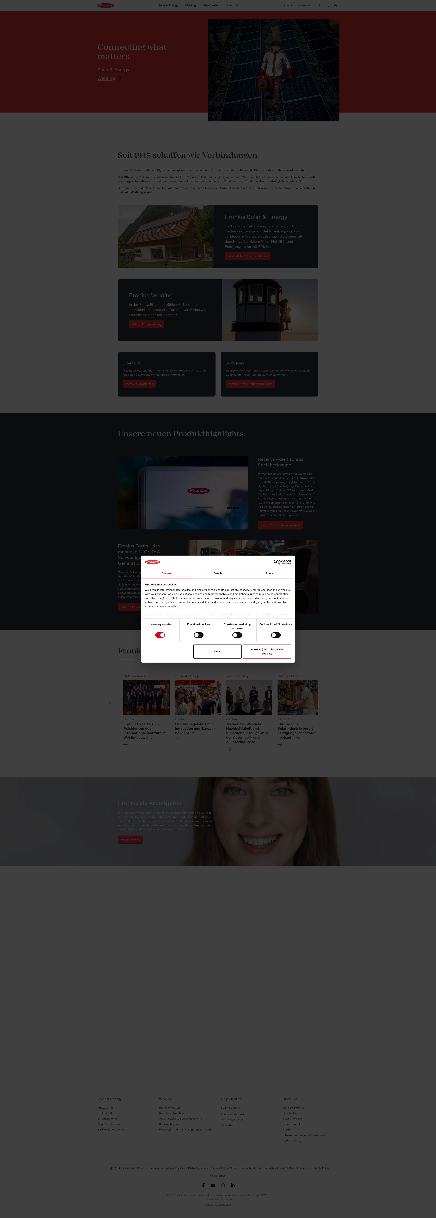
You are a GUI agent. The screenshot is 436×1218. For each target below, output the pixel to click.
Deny (217, 651)
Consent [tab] (167, 573)
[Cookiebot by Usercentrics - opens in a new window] (276, 562)
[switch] (199, 635)
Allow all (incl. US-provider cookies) (267, 651)
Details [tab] (218, 573)
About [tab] (269, 573)
